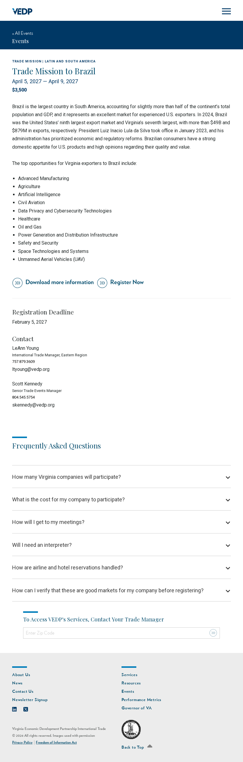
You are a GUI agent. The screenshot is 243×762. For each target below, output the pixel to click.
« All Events (22, 33)
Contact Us (22, 691)
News (17, 683)
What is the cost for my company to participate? (68, 499)
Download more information (59, 282)
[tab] (121, 476)
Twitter (28, 708)
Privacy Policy (22, 742)
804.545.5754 (23, 397)
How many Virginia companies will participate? (66, 477)
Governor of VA (137, 708)
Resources (131, 683)
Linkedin (17, 708)
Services (129, 675)
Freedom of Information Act (56, 742)
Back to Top (133, 747)
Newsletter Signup (30, 700)
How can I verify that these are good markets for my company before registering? (108, 590)
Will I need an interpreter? (42, 545)
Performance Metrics (141, 700)
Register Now (127, 282)
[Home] (22, 11)
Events (128, 691)
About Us (21, 675)
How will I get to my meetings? (48, 522)
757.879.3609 (23, 361)
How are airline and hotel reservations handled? (67, 567)
